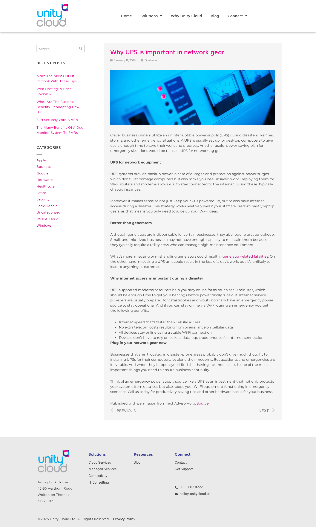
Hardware (45, 179)
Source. (203, 403)
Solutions (149, 15)
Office (41, 192)
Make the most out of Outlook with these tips (57, 78)
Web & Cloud (47, 218)
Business (44, 166)
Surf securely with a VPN (57, 119)
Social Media (47, 205)
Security (43, 199)
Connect (235, 15)
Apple (41, 159)
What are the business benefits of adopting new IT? (58, 106)
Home (126, 15)
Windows (44, 225)
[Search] (80, 48)
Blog (215, 15)
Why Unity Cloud (186, 15)
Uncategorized (48, 212)
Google (42, 173)
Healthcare (46, 186)
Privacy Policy (124, 518)
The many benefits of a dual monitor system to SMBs (60, 130)
